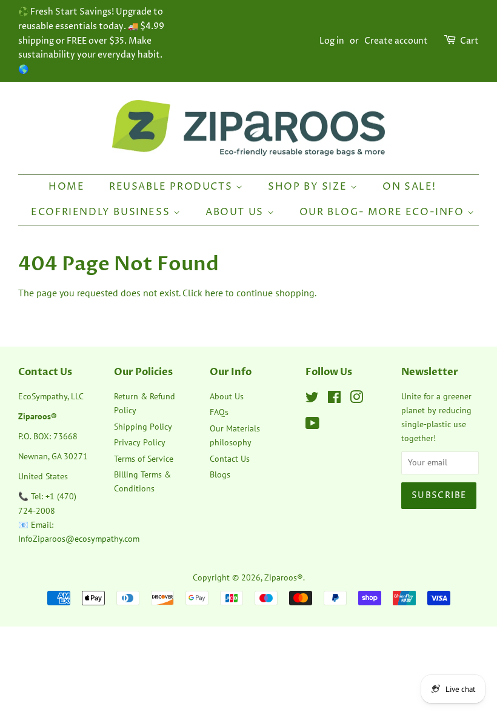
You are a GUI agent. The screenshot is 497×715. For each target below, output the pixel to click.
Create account (396, 41)
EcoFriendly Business (102, 212)
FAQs (219, 412)
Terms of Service (143, 458)
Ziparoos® (283, 577)
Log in (331, 41)
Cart (469, 41)
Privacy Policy (139, 442)
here (214, 293)
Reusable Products (172, 186)
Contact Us (230, 458)
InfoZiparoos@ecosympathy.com (78, 538)
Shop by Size (309, 186)
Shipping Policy (143, 426)
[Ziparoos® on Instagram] (356, 399)
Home (66, 186)
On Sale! (409, 186)
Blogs (220, 474)
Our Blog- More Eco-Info (383, 212)
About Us (236, 212)
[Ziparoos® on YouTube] (312, 425)
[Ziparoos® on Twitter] (312, 399)
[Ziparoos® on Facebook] (334, 399)
